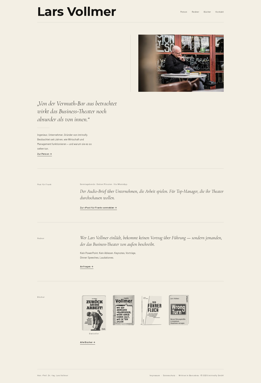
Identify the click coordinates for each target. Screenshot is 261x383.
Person (183, 12)
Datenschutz (169, 375)
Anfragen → (86, 266)
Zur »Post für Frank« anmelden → (98, 207)
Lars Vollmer (76, 11)
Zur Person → (44, 153)
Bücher (207, 12)
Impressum (155, 375)
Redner (195, 12)
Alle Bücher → (87, 342)
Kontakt (220, 12)
